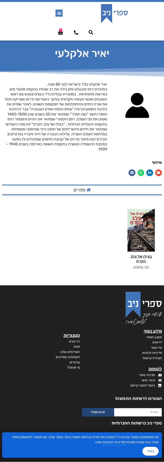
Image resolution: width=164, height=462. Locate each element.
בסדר (150, 451)
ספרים (79, 189)
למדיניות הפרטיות (114, 442)
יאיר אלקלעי (141, 267)
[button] (59, 13)
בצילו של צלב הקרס (141, 259)
